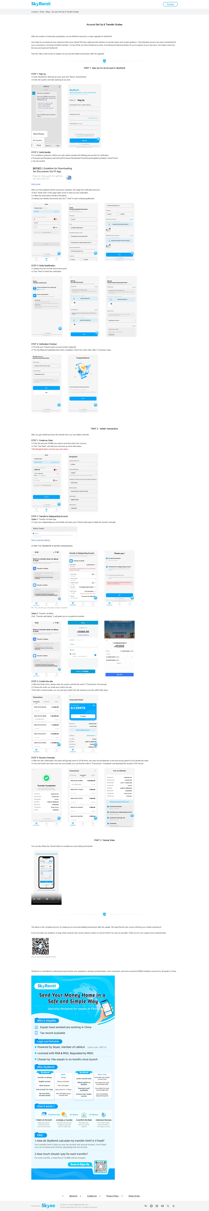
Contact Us (92, 1196)
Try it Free (170, 4)
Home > (43, 12)
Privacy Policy (112, 1196)
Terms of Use (134, 1196)
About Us (73, 1196)
